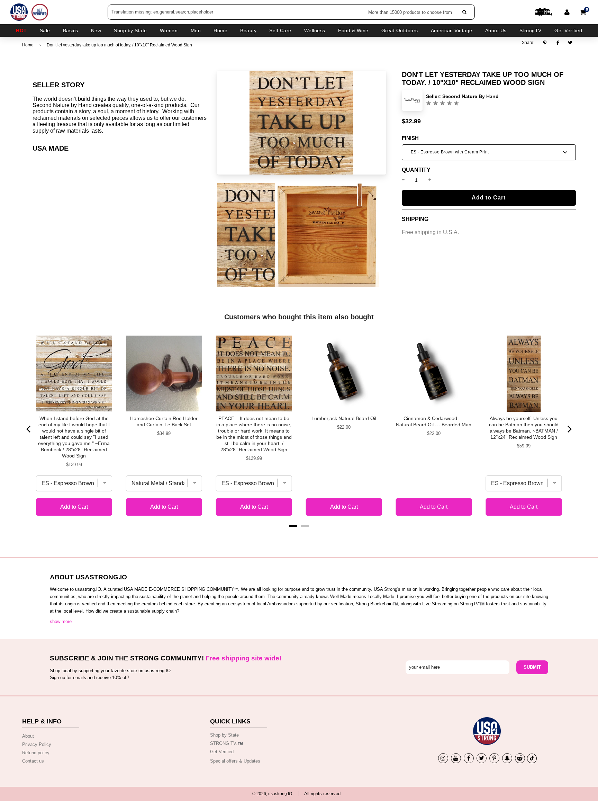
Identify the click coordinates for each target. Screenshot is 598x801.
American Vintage (451, 30)
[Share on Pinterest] (547, 42)
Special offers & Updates (235, 761)
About (28, 736)
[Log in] (567, 12)
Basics (70, 30)
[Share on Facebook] (557, 42)
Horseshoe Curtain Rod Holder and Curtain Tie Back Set (164, 421)
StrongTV (530, 30)
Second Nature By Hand (470, 96)
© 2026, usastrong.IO (272, 793)
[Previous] (29, 429)
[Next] (569, 429)
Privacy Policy (36, 744)
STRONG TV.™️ (226, 743)
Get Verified (568, 30)
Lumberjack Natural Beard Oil (343, 418)
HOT (21, 30)
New (96, 30)
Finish (410, 138)
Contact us (33, 761)
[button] (489, 152)
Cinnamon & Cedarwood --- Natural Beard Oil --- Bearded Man (433, 421)
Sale (45, 30)
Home (28, 45)
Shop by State (224, 735)
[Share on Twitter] (570, 42)
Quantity (416, 170)
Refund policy (35, 752)
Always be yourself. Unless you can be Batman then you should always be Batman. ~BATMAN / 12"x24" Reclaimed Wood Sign (524, 428)
